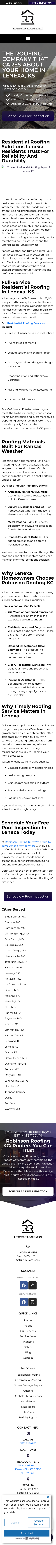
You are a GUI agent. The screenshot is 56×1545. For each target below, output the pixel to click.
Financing (28, 1341)
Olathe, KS (11, 1052)
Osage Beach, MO (16, 1058)
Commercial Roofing (28, 1380)
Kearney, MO (12, 973)
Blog (28, 1352)
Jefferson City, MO (16, 961)
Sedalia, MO (12, 1069)
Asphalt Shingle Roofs (28, 1396)
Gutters (28, 1390)
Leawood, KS (12, 1041)
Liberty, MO (12, 990)
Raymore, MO (13, 1018)
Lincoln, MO (12, 1086)
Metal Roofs (28, 1401)
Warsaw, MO (12, 1108)
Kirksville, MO (13, 978)
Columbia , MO (14, 944)
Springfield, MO (14, 1029)
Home (28, 1320)
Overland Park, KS (16, 1063)
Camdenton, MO (15, 927)
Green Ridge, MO (15, 950)
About (28, 1325)
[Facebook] (24, 1285)
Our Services (28, 1331)
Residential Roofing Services (26, 323)
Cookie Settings (38, 1522)
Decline (15, 1522)
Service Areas (28, 1336)
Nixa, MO (10, 1007)
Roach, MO (11, 1024)
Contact (28, 1357)
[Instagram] (32, 1285)
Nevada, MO (12, 1001)
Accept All (27, 1533)
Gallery (28, 1347)
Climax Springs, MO (17, 933)
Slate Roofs (28, 1406)
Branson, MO (12, 922)
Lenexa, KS (11, 1046)
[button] (28, 38)
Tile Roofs (28, 1412)
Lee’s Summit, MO (16, 984)
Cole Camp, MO (14, 939)
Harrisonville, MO (15, 956)
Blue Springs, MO (15, 916)
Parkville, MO (13, 1012)
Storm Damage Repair (28, 1385)
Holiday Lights (28, 1417)
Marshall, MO (12, 995)
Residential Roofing (28, 1374)
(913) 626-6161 (28, 1443)
